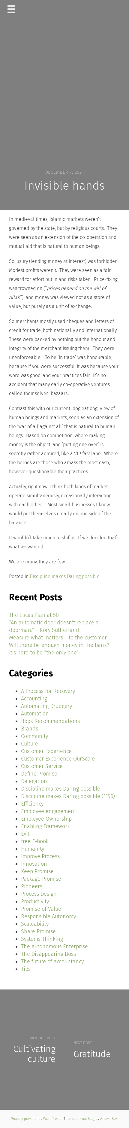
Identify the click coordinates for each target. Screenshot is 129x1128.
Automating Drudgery (46, 706)
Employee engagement (48, 811)
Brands (29, 728)
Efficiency (32, 803)
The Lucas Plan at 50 (34, 615)
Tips (26, 969)
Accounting (34, 698)
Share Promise (38, 931)
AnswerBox (109, 1119)
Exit (25, 834)
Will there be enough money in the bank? (59, 645)
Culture (29, 743)
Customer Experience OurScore (58, 758)
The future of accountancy (52, 961)
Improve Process (40, 856)
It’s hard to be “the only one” (44, 652)
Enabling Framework (45, 826)
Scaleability (35, 924)
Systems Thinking (42, 939)
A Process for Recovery (48, 691)
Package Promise (41, 879)
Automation (35, 713)
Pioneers (31, 886)
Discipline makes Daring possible (65, 576)
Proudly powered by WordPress (36, 1119)
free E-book (35, 841)
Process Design (39, 894)
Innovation (34, 864)
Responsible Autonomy (48, 916)
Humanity (32, 849)
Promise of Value (41, 909)
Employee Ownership (46, 819)
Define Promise (39, 773)
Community (34, 736)
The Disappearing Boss (48, 954)
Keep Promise (37, 871)
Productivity (35, 901)
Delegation (34, 781)
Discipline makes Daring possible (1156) (68, 796)
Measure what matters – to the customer (58, 637)
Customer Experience (46, 751)
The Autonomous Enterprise (54, 946)
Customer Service (42, 766)
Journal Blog (85, 1119)
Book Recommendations (50, 721)
